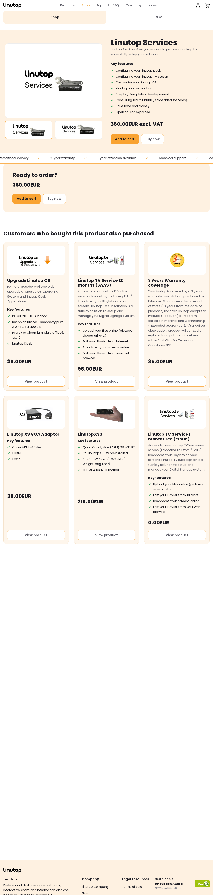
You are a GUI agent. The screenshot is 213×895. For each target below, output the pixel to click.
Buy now (153, 139)
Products (67, 5)
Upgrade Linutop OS (28, 280)
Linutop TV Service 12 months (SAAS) (100, 282)
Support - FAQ (107, 5)
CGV (158, 17)
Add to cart (124, 139)
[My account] (198, 5)
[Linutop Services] (28, 130)
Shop (86, 5)
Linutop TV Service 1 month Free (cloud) (169, 436)
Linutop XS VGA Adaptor (33, 434)
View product (36, 381)
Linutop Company (95, 887)
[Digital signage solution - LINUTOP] (12, 5)
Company (133, 5)
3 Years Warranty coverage (167, 282)
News (152, 5)
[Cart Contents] (207, 5)
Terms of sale (132, 887)
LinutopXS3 (90, 434)
